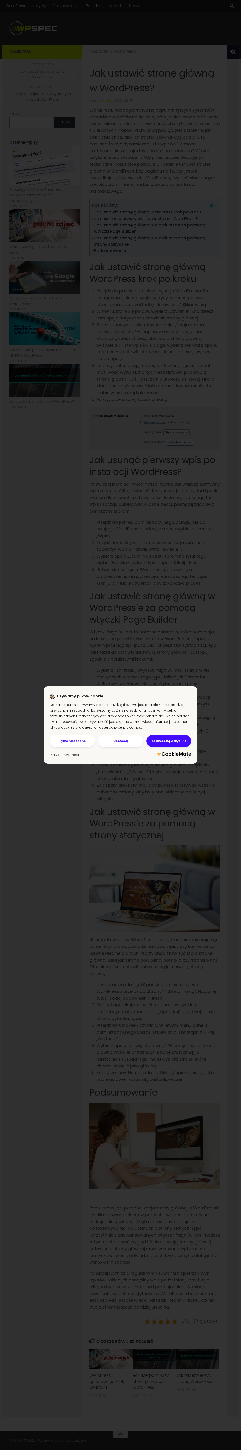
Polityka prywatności (64, 755)
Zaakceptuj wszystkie (168, 741)
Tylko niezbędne (72, 741)
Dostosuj (120, 741)
